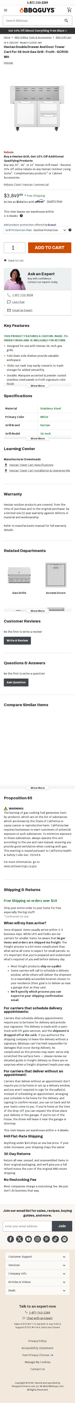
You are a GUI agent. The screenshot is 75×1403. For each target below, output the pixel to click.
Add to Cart (50, 247)
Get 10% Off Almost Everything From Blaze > (37, 30)
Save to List (16, 260)
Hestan (8, 63)
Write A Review (17, 640)
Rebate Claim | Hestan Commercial (26, 184)
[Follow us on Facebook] (10, 1239)
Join (62, 1226)
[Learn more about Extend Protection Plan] (70, 230)
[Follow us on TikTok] (55, 1239)
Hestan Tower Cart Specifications (31, 465)
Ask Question (16, 682)
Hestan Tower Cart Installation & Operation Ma (39, 470)
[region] (37, 109)
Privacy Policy (37, 1341)
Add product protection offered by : (30, 224)
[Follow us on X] (19, 1239)
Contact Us (37, 1369)
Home (7, 37)
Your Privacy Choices (35, 1355)
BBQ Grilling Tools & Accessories (33, 37)
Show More (38, 386)
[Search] (66, 20)
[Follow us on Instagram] (37, 1239)
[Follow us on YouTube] (28, 1239)
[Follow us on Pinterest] (46, 1239)
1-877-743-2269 (37, 2)
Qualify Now (54, 201)
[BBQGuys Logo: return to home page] (37, 10)
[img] (37, 108)
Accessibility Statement (37, 1348)
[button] (37, 1257)
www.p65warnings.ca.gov (20, 866)
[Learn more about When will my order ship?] (21, 216)
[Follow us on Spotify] (64, 1239)
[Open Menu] (5, 10)
